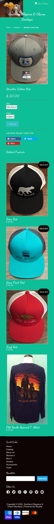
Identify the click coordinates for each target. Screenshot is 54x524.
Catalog (9, 449)
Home (9, 446)
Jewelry (9, 461)
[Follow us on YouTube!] (42, 492)
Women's (10, 455)
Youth (8, 467)
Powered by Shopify (33, 506)
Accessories (11, 464)
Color (8, 113)
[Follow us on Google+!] (25, 492)
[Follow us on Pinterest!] (20, 492)
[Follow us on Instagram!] (31, 492)
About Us (10, 452)
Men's (9, 458)
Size (8, 103)
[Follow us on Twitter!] (14, 492)
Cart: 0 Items (43, 3)
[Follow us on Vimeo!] (37, 492)
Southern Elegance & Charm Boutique (27, 16)
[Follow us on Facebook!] (8, 492)
